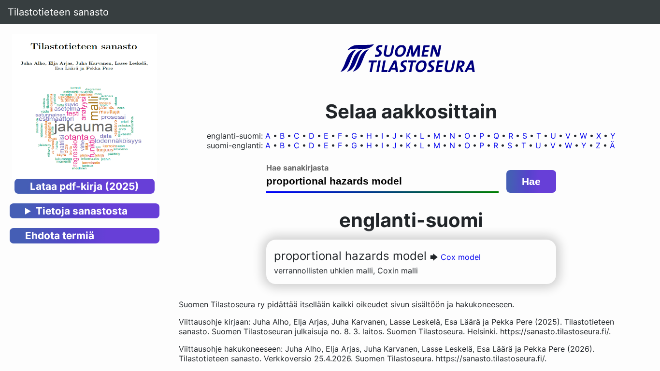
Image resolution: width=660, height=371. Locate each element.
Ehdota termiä (59, 235)
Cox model (461, 257)
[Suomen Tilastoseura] (411, 59)
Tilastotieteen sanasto (58, 12)
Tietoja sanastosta (82, 211)
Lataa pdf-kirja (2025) (84, 186)
